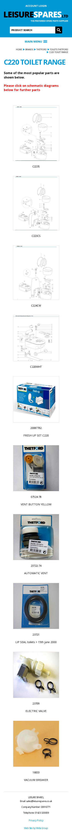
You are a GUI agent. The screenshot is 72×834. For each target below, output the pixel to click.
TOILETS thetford (59, 49)
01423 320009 (42, 812)
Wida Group (42, 828)
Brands (29, 49)
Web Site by (30, 828)
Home (19, 49)
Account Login (36, 6)
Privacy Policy (36, 820)
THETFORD (41, 49)
